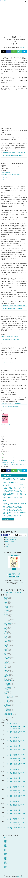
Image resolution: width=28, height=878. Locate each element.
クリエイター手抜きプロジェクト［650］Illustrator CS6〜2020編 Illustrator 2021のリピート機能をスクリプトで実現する (14, 484)
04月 (16, 723)
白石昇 (5, 620)
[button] (3, 51)
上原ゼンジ (6, 614)
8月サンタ (6, 622)
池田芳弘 (5, 688)
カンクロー (6, 674)
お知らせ (8, 710)
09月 (11, 728)
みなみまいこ (6, 691)
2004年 (5, 859)
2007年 (5, 855)
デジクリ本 (6, 715)
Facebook (7, 544)
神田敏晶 (5, 598)
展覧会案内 (6, 699)
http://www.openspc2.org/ (8, 359)
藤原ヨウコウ (6, 678)
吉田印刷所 (19, 876)
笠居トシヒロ (6, 607)
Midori (5, 628)
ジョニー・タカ (7, 657)
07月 (24, 726)
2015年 (5, 845)
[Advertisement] (14, 20)
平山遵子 (5, 666)
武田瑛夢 (5, 636)
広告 (7, 712)
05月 (19, 726)
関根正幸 (5, 679)
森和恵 (5, 653)
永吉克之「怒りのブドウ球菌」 (14, 573)
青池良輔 (5, 625)
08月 (8, 728)
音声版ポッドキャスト (8, 713)
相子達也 (5, 635)
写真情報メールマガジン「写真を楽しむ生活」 (13, 592)
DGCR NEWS (6, 597)
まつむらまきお (7, 606)
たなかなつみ (9, 687)
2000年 (5, 865)
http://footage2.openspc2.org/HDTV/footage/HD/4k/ (14, 305)
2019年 (5, 840)
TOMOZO (5, 676)
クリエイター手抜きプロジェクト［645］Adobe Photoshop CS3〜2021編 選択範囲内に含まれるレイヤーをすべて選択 (14, 503)
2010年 (5, 852)
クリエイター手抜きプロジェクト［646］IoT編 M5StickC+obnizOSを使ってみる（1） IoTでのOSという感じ (14, 499)
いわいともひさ (7, 671)
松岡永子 (8, 684)
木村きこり (6, 689)
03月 (14, 723)
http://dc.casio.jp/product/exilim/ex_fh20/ (12, 336)
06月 (21, 726)
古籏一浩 (5, 599)
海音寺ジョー (9, 685)
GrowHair (5, 616)
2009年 (5, 853)
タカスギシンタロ (9, 682)
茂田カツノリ (6, 612)
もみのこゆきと (7, 645)
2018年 (5, 841)
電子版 (14, 569)
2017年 (5, 842)
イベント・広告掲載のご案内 (11, 539)
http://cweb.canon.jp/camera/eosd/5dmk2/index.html (14, 152)
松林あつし (6, 633)
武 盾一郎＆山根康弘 (8, 623)
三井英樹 (5, 602)
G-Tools (3, 466)
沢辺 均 (5, 655)
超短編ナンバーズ (7, 680)
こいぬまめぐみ (7, 675)
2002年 (5, 862)
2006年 (5, 857)
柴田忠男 (5, 693)
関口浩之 (5, 668)
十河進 (5, 615)
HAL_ (5, 631)
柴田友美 (8, 683)
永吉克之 (5, 611)
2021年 (5, 837)
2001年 (5, 863)
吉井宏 (5, 608)
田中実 (5, 692)
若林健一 (5, 667)
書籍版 (12, 576)
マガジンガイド (7, 704)
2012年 (5, 849)
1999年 (5, 866)
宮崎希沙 (5, 663)
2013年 (5, 848)
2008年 (5, 854)
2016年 (5, 844)
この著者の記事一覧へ (8, 519)
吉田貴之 (5, 672)
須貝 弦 (5, 627)
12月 (19, 728)
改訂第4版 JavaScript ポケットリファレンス (9, 424)
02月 (11, 723)
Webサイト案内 (7, 705)
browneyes (6, 659)
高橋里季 (5, 629)
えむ (4, 648)
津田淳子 (5, 637)
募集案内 (5, 706)
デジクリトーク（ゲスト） (9, 696)
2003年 (5, 861)
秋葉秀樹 (5, 652)
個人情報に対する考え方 (10, 541)
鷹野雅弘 (5, 618)
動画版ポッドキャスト (8, 714)
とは (11, 537)
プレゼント (6, 708)
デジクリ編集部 (7, 709)
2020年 (5, 838)
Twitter (6, 546)
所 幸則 (5, 638)
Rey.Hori (5, 642)
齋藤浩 (5, 632)
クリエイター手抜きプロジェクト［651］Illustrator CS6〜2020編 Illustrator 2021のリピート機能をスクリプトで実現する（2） (14, 480)
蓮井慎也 (5, 650)
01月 (8, 723)
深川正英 (5, 624)
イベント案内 (6, 697)
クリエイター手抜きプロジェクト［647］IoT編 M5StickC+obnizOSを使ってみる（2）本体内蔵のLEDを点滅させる (14, 494)
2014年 (5, 846)
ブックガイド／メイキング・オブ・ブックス (13, 702)
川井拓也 (5, 649)
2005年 (5, 858)
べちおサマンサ (7, 640)
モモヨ (5, 601)
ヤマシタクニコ (7, 619)
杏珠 (4, 644)
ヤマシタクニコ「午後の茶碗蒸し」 (14, 555)
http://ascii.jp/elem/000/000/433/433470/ (12, 403)
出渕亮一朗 (6, 658)
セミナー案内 (6, 700)
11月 (16, 728)
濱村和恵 (5, 695)
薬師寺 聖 (5, 654)
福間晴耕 (5, 670)
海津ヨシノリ (6, 610)
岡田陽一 (5, 641)
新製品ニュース (7, 701)
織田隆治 (5, 665)
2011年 (5, 850)
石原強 (5, 603)
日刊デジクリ (6, 717)
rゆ (4, 605)
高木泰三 (5, 646)
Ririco (5, 661)
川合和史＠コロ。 (7, 662)
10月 (14, 728)
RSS (6, 543)
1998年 (5, 867)
